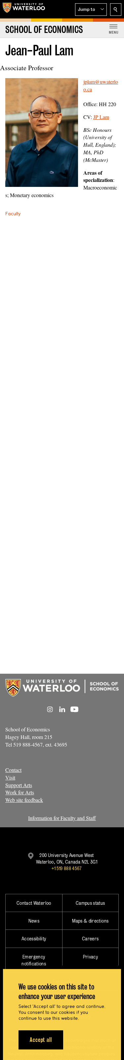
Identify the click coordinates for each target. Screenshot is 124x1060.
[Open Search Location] (115, 9)
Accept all (41, 1039)
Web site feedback (24, 799)
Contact (13, 769)
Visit (10, 777)
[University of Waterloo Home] (24, 9)
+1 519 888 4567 (66, 868)
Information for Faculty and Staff (62, 817)
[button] (90, 9)
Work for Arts (19, 792)
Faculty (13, 213)
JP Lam (101, 116)
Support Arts (18, 784)
